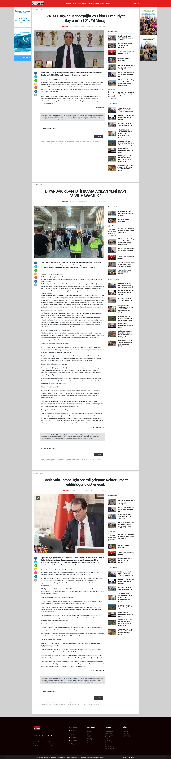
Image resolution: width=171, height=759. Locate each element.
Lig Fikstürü (108, 739)
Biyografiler (127, 735)
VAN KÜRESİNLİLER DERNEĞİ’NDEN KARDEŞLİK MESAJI (125, 150)
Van (74, 3)
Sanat (41, 473)
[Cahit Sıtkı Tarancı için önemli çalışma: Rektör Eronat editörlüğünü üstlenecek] (69, 523)
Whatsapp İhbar (52, 744)
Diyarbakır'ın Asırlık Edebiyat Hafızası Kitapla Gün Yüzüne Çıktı (125, 74)
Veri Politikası (36, 746)
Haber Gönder (51, 746)
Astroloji (126, 739)
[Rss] (49, 736)
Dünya (79, 3)
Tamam (132, 757)
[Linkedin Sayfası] (46, 736)
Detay (125, 757)
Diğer (108, 3)
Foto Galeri (74, 727)
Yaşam (41, 9)
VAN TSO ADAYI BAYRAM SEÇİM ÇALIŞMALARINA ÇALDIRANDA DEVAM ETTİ (125, 110)
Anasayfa (35, 9)
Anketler (126, 733)
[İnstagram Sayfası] (40, 736)
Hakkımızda (36, 742)
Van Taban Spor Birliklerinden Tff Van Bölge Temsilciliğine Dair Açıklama (125, 94)
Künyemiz (74, 740)
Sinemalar (108, 743)
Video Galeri (74, 730)
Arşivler (73, 737)
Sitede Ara (126, 731)
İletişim (73, 744)
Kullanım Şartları (52, 742)
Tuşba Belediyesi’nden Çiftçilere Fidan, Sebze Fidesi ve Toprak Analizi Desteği (125, 143)
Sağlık (97, 3)
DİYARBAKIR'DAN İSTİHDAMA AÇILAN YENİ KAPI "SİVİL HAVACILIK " (125, 117)
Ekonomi (69, 3)
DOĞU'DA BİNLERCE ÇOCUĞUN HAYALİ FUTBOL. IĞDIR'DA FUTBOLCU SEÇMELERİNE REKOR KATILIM (125, 133)
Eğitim (41, 184)
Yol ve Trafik (108, 733)
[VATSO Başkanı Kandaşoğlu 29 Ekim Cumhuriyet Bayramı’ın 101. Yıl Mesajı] (69, 49)
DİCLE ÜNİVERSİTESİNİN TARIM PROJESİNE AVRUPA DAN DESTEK (125, 38)
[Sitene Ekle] (56, 736)
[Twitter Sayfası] (36, 736)
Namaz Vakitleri (109, 735)
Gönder (99, 136)
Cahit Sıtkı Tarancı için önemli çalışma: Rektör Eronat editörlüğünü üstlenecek (126, 67)
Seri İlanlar (108, 745)
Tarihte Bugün (109, 741)
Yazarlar (73, 734)
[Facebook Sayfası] (34, 736)
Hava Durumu (109, 731)
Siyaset (102, 3)
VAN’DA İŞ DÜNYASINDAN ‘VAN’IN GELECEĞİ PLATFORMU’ (124, 45)
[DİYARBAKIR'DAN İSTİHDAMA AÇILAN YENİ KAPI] (69, 232)
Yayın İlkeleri (36, 744)
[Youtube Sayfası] (43, 736)
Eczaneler (108, 737)
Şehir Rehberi (109, 747)
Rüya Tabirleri (127, 737)
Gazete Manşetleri (110, 748)
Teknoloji (91, 3)
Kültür (84, 3)
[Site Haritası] (52, 736)
